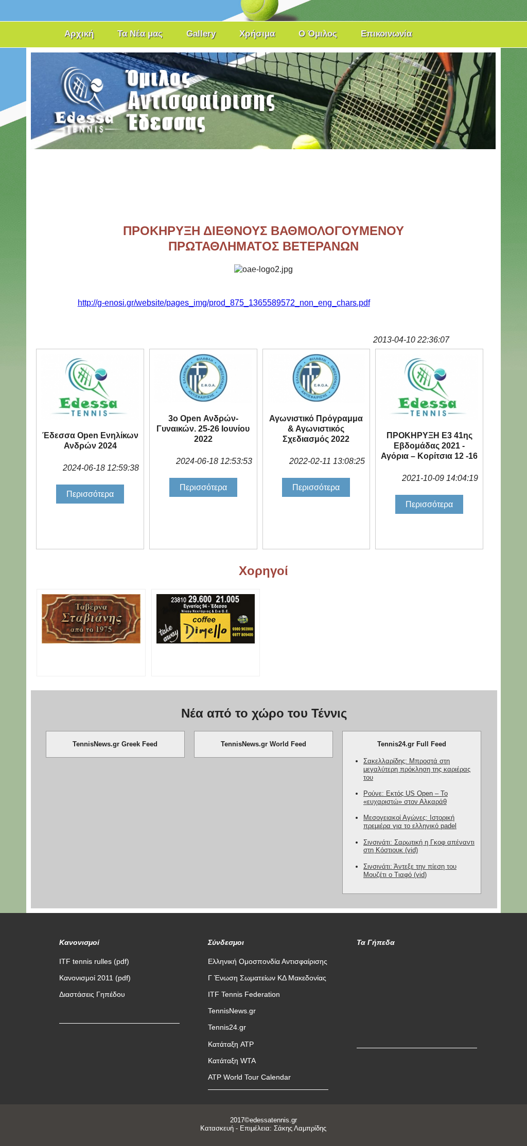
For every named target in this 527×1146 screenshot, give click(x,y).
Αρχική (79, 34)
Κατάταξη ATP (231, 1044)
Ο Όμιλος (317, 34)
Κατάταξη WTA (232, 1061)
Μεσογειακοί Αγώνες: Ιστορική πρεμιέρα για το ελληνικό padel (409, 822)
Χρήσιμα (257, 34)
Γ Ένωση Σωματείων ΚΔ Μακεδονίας (267, 978)
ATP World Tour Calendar (249, 1077)
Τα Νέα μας (140, 34)
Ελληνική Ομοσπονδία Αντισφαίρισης (267, 961)
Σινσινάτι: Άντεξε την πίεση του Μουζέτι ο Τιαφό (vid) (409, 871)
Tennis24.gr (227, 1027)
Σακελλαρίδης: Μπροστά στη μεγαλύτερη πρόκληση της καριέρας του (416, 769)
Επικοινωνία (386, 34)
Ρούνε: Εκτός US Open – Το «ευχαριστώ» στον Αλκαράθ (405, 797)
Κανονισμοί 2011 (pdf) (95, 978)
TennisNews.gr (232, 1011)
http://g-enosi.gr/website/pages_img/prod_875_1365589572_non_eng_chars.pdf (224, 302)
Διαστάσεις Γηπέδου (92, 994)
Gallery (201, 34)
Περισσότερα (90, 494)
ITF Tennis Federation (244, 994)
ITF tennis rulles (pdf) (94, 961)
